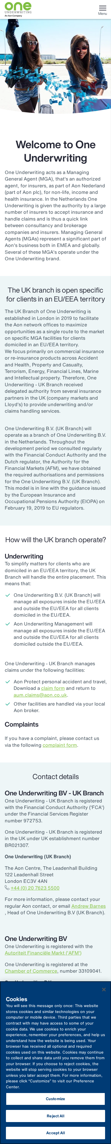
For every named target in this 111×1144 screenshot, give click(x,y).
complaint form (60, 745)
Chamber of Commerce (31, 970)
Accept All (55, 1133)
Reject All (55, 1116)
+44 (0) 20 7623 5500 (35, 887)
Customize (55, 1099)
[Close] (103, 989)
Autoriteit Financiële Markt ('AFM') (43, 952)
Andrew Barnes (88, 906)
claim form (53, 688)
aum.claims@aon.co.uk (40, 694)
